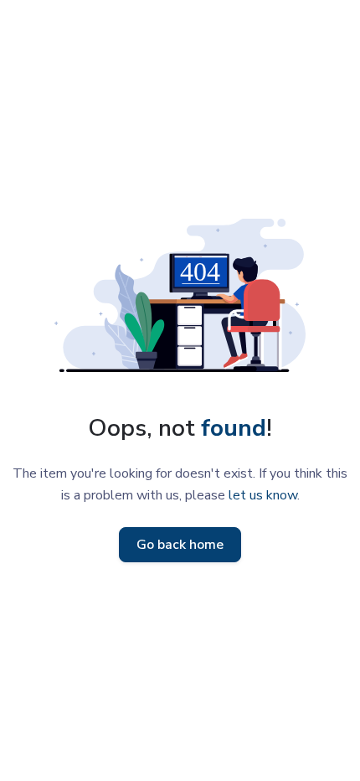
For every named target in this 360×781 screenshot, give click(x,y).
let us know (263, 495)
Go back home (180, 544)
